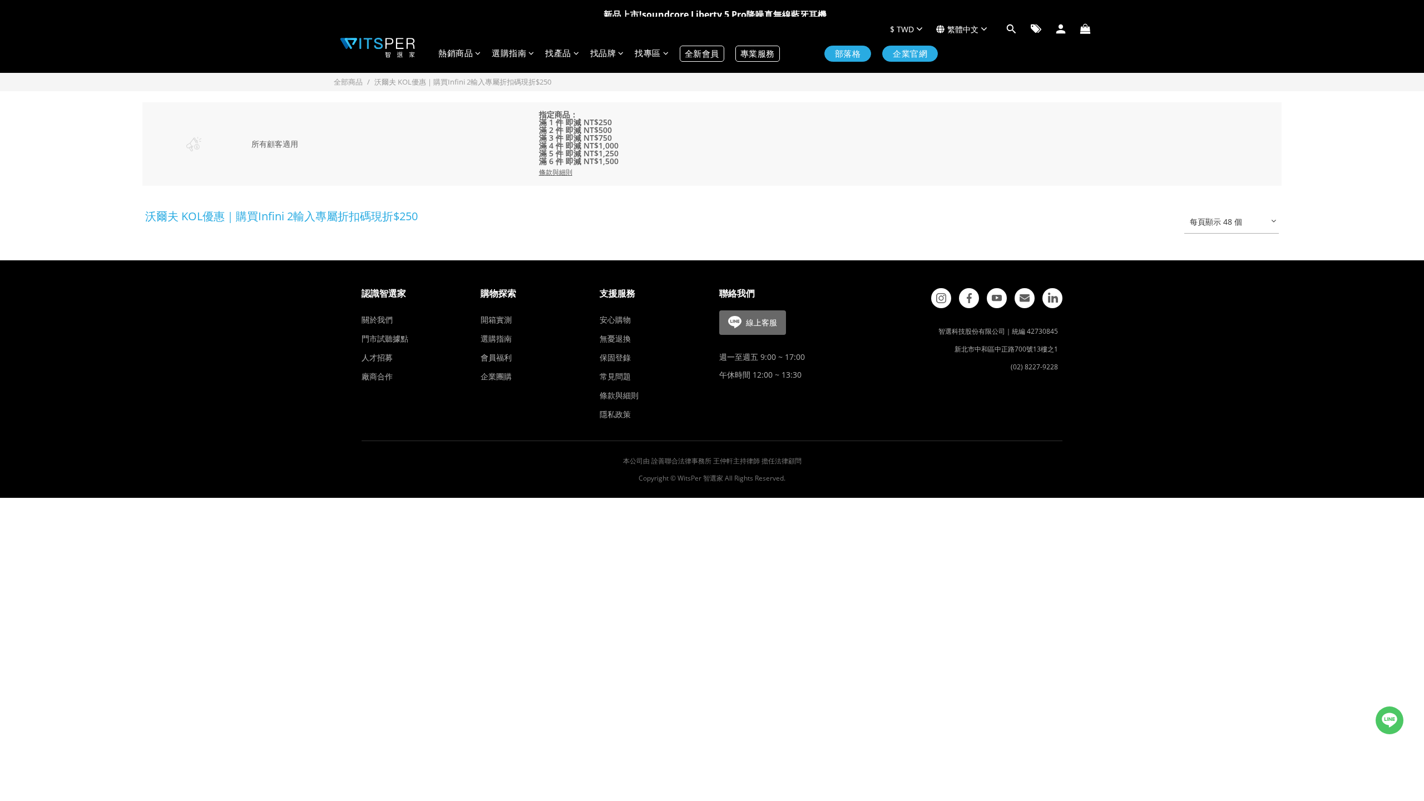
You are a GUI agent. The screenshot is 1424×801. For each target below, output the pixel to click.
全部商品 (348, 82)
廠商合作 (377, 376)
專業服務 (757, 54)
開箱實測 (496, 319)
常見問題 (615, 376)
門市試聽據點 (385, 338)
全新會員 (702, 54)
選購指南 (509, 53)
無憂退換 (615, 338)
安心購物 (615, 319)
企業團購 (496, 376)
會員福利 (496, 357)
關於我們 (377, 319)
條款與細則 (619, 395)
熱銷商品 (455, 53)
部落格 (848, 54)
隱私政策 (615, 414)
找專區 (648, 53)
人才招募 (377, 357)
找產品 (558, 53)
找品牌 (603, 53)
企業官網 (910, 54)
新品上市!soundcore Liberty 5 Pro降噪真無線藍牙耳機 (715, 14)
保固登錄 (615, 357)
